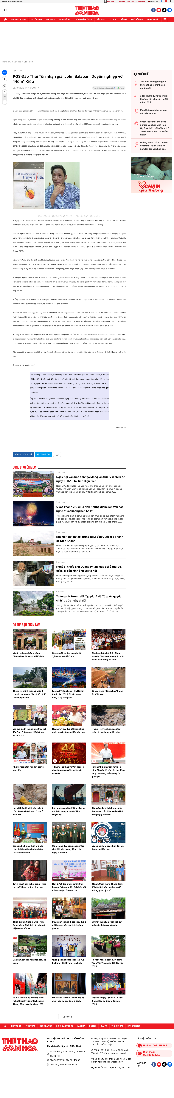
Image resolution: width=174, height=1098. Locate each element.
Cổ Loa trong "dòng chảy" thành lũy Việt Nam (107, 693)
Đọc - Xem (28, 62)
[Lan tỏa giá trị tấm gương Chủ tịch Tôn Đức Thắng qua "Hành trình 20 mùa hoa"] (30, 715)
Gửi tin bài (154, 1)
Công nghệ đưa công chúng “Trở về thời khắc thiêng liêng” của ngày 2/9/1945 (68, 849)
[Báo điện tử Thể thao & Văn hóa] (87, 10)
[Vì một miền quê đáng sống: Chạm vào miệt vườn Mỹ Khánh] (30, 639)
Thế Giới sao (137, 19)
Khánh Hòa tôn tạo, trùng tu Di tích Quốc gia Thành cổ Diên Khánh (89, 538)
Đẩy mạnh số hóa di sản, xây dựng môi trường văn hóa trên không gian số (69, 925)
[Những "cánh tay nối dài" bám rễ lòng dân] (30, 753)
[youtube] (158, 10)
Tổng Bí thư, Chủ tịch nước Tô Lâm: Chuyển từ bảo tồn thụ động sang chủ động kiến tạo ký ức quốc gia (108, 772)
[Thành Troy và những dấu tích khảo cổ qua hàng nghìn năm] (108, 715)
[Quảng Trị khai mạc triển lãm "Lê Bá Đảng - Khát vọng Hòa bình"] (69, 946)
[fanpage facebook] (153, 10)
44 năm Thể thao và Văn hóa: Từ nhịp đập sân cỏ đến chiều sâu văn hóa (68, 770)
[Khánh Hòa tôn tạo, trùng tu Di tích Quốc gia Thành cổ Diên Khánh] (33, 543)
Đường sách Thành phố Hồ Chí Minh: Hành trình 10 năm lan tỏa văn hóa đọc (154, 145)
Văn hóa (101, 19)
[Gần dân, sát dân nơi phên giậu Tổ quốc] (30, 946)
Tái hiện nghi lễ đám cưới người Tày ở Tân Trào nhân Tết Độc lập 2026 (107, 963)
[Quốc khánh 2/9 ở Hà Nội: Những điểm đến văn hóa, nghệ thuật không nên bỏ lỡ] (33, 514)
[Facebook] (161, 1)
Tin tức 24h (36, 19)
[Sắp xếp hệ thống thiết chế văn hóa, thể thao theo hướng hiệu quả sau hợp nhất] (30, 832)
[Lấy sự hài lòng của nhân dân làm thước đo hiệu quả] (108, 832)
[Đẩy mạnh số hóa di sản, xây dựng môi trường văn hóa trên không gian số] (69, 908)
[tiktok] (164, 10)
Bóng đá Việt (65, 19)
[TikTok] (171, 1)
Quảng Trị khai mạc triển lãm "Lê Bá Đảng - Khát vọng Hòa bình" (68, 961)
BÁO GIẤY (110, 1)
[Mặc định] (4, 97)
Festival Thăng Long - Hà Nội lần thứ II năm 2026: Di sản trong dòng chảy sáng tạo (68, 694)
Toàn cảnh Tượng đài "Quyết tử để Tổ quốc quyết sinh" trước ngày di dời (88, 598)
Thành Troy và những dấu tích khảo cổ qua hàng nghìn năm (106, 730)
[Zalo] (169, 10)
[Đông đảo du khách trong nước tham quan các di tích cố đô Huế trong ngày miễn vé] (108, 794)
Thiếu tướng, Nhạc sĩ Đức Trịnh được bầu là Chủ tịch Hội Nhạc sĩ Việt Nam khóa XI (29, 925)
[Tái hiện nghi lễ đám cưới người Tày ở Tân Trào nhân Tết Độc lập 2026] (108, 946)
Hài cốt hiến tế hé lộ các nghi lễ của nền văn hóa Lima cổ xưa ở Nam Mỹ (28, 811)
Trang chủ (6, 62)
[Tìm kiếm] (4, 10)
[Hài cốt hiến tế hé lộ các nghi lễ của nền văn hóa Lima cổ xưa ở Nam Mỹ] (30, 794)
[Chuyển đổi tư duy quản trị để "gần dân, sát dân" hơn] (69, 639)
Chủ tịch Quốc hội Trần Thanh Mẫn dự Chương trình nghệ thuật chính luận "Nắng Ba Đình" (107, 656)
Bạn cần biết (153, 19)
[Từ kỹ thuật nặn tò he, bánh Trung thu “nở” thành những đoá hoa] (30, 870)
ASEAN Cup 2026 (18, 19)
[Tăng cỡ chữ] (5, 92)
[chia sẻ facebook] (4, 78)
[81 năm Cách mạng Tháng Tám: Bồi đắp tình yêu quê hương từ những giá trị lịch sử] (108, 870)
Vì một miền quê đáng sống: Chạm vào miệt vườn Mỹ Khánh (28, 655)
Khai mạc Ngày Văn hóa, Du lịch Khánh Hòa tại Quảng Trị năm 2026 (107, 1000)
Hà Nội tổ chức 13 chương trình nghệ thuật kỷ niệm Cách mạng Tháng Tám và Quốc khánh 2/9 (28, 1000)
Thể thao (50, 19)
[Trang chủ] (5, 19)
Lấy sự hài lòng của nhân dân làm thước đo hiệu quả (107, 847)
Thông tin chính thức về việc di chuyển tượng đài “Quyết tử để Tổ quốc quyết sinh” (29, 694)
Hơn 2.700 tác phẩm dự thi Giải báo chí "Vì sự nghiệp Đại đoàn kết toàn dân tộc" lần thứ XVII (69, 887)
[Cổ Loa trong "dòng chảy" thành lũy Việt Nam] (108, 677)
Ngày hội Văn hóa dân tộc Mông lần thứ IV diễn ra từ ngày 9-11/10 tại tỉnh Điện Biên (90, 479)
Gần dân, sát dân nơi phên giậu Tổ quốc (29, 961)
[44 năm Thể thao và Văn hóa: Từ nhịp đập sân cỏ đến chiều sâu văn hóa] (69, 753)
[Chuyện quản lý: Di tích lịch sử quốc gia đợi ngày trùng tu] (108, 908)
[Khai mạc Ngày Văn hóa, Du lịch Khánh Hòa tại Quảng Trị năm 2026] (108, 983)
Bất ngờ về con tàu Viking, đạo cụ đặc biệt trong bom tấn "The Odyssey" (68, 811)
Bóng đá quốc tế (84, 19)
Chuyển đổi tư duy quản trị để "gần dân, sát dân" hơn (67, 655)
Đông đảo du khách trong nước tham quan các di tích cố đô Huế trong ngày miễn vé (107, 811)
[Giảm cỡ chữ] (5, 102)
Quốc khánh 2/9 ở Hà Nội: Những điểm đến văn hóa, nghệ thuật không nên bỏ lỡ (90, 509)
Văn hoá (17, 62)
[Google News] (109, 88)
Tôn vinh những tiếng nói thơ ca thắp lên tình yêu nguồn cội (153, 84)
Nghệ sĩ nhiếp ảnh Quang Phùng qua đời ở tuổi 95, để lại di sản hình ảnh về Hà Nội (89, 568)
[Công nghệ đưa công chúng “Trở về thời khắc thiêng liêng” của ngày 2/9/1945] (69, 832)
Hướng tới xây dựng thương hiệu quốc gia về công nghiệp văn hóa (68, 730)
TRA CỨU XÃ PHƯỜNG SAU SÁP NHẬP (132, 1)
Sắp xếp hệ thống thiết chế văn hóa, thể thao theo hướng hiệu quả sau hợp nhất (28, 849)
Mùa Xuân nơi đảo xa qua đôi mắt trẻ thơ (153, 112)
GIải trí (123, 19)
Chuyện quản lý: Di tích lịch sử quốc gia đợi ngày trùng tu (106, 923)
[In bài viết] (4, 85)
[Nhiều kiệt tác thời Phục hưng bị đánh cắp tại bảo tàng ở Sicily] (69, 983)
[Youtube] (166, 1)
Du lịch (112, 19)
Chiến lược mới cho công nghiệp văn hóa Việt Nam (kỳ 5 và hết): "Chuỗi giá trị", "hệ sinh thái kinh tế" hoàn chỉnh (155, 128)
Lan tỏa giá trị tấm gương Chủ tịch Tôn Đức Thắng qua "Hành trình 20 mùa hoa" (29, 732)
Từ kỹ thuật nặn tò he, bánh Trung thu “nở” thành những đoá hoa (29, 885)
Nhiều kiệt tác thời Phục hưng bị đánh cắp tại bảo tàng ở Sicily (68, 999)
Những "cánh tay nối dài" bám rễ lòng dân (28, 768)
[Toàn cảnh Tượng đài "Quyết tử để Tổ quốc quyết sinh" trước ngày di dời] (33, 603)
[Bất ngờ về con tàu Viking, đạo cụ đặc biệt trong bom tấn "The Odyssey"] (69, 794)
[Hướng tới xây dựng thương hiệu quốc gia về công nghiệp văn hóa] (69, 715)
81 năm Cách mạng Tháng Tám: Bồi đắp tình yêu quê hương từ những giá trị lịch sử (106, 887)
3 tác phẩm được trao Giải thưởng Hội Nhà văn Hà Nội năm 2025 (154, 99)
